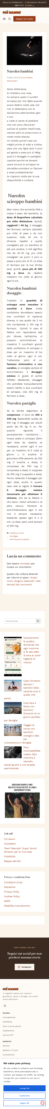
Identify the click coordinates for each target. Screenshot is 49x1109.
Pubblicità (9, 856)
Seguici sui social (24, 19)
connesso (25, 563)
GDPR (7, 901)
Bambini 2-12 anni (10, 1050)
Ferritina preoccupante (19, 539)
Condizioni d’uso (13, 882)
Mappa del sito (12, 861)
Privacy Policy (11, 891)
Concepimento (9, 1017)
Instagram (26, 967)
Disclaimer (10, 887)
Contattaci (10, 843)
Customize (24, 1096)
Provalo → (29, 5)
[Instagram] (5, 1006)
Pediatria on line (17, 533)
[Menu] (4, 18)
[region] (24, 1084)
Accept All (24, 1088)
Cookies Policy (12, 896)
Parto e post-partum (12, 1026)
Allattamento (8, 1031)
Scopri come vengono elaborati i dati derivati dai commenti (24, 581)
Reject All (24, 1103)
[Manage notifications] (42, 1103)
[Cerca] (9, 18)
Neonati (6, 1046)
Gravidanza (7, 1022)
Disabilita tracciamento (17, 905)
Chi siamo (9, 839)
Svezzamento (9, 1055)
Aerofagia (14, 536)
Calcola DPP (8, 1035)
